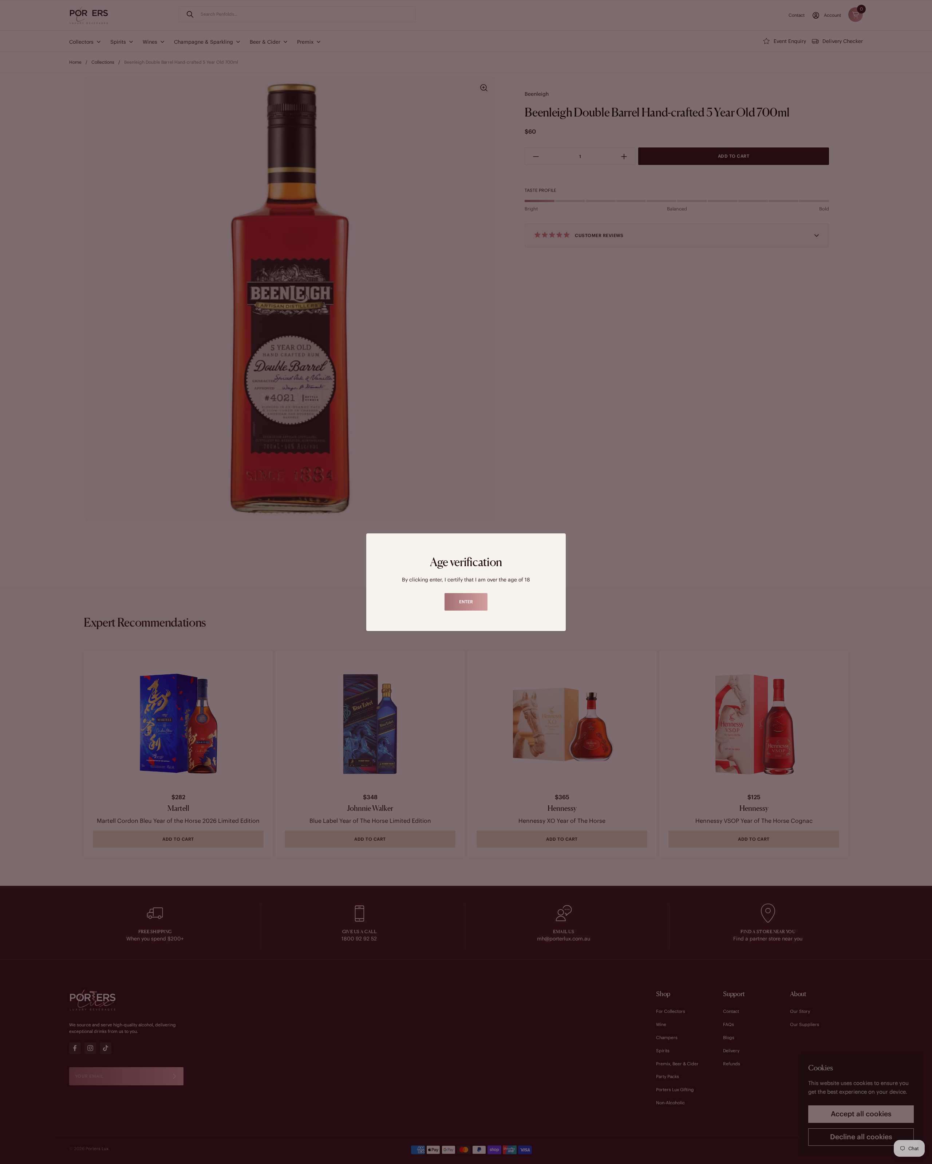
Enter (466, 601)
